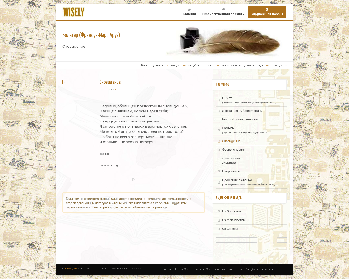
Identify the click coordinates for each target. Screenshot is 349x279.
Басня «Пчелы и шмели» (240, 119)
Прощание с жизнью (248, 182)
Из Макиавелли (233, 220)
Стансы (244, 130)
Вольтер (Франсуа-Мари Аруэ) (242, 65)
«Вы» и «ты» (231, 160)
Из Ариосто (231, 211)
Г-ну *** (249, 100)
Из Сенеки (230, 229)
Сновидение (231, 141)
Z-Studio (136, 268)
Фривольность (233, 150)
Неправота (231, 171)
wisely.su (175, 65)
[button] (64, 82)
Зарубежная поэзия (201, 65)
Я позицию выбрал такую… (242, 111)
